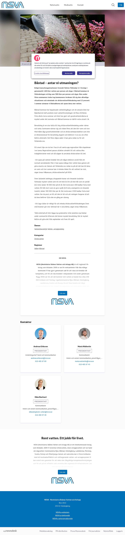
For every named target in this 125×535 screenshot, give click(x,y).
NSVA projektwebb (62, 515)
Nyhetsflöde (108, 531)
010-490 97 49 (40, 415)
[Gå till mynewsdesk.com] (10, 531)
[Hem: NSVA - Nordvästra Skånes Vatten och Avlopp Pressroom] (12, 5)
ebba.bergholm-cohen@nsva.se (40, 412)
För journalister (94, 531)
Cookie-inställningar (41, 73)
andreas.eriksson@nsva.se (40, 358)
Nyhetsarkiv (54, 5)
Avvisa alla (68, 73)
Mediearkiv (68, 5)
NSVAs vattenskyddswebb (62, 518)
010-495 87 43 (84, 364)
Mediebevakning (46, 531)
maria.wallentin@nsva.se (84, 361)
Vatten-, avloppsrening (56, 229)
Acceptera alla (84, 73)
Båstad (41, 248)
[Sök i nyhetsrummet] (113, 4)
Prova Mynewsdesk (77, 531)
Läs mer (63, 293)
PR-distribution (61, 531)
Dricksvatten (39, 239)
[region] (63, 66)
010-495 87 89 (40, 361)
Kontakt (80, 5)
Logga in (119, 531)
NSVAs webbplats (62, 512)
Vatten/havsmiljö (40, 229)
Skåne (36, 248)
